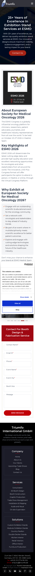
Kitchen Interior (17, 538)
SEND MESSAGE (17, 413)
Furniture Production (17, 547)
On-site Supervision (17, 510)
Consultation (18, 488)
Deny (17, 310)
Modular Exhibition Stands (17, 528)
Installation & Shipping (17, 503)
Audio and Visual (17, 506)
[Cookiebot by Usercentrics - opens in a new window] (25, 264)
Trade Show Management (17, 500)
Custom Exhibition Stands (18, 525)
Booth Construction (17, 494)
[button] (8, 320)
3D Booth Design (17, 491)
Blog (17, 469)
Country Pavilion (17, 531)
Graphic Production (17, 497)
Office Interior (17, 544)
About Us (17, 460)
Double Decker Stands (17, 534)
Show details (24, 297)
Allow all (18, 303)
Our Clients (17, 463)
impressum (25, 567)
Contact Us (17, 53)
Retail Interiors (17, 541)
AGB (30, 567)
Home (17, 457)
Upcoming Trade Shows (17, 466)
